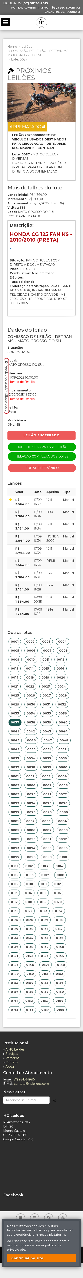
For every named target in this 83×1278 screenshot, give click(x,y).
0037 (15, 722)
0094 (31, 848)
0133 (14, 938)
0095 (47, 848)
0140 (60, 947)
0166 (30, 1010)
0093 (15, 848)
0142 (29, 956)
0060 (63, 767)
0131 (44, 929)
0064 (62, 776)
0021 (14, 686)
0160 (60, 992)
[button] (12, 102)
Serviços (12, 1054)
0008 (63, 650)
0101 (14, 866)
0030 (31, 704)
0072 (63, 794)
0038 (31, 722)
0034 (31, 713)
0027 (47, 695)
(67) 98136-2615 (23, 1079)
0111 (44, 884)
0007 (47, 650)
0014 (30, 668)
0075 (47, 803)
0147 (45, 965)
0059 (47, 767)
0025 (15, 695)
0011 (45, 659)
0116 (57, 893)
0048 (64, 740)
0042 (30, 731)
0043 (47, 731)
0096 (63, 848)
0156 (59, 983)
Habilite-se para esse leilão (41, 447)
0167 (45, 1010)
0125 (14, 920)
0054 (31, 758)
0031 (46, 704)
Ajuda (72, 11)
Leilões (26, 47)
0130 (29, 929)
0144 (60, 956)
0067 (47, 785)
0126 (29, 920)
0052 (62, 749)
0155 (44, 983)
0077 (15, 812)
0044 (63, 731)
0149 (15, 974)
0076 (63, 803)
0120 (58, 902)
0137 (14, 947)
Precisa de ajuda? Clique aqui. (6, 388)
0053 (15, 758)
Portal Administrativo (30, 7)
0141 (14, 956)
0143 (45, 956)
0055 (47, 758)
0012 (60, 659)
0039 (47, 722)
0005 (15, 650)
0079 (47, 812)
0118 (28, 902)
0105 (14, 875)
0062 (30, 776)
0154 (29, 983)
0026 (31, 695)
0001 (15, 641)
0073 (15, 803)
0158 (29, 992)
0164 (59, 1001)
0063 (46, 776)
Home (12, 47)
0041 (15, 731)
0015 (45, 668)
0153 (14, 983)
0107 (45, 875)
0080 (63, 812)
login (70, 7)
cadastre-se (54, 11)
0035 (47, 713)
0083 (46, 821)
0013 (14, 668)
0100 (63, 857)
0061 (15, 776)
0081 (15, 821)
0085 (15, 830)
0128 (59, 920)
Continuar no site (27, 1258)
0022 (30, 686)
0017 (15, 677)
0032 (62, 704)
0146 (30, 965)
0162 (29, 1001)
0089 (15, 839)
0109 (15, 884)
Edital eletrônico (42, 468)
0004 (62, 641)
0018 (30, 677)
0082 (30, 821)
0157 (14, 992)
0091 (47, 839)
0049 (15, 749)
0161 (14, 1001)
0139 (45, 947)
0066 (31, 785)
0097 (15, 857)
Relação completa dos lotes (42, 456)
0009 (15, 659)
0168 (60, 1010)
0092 (63, 839)
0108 (60, 875)
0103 (44, 866)
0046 (31, 740)
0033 (15, 713)
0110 (29, 884)
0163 (44, 1001)
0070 (31, 794)
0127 (44, 920)
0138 (29, 947)
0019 (45, 677)
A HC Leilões (15, 1049)
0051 (47, 749)
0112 (57, 884)
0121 (14, 911)
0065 (15, 785)
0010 (31, 659)
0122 (28, 911)
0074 (31, 803)
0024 (61, 686)
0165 (14, 1010)
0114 (28, 893)
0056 (63, 758)
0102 (29, 866)
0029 (15, 704)
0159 (45, 992)
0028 (63, 695)
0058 (31, 767)
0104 (59, 866)
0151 (45, 974)
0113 (14, 893)
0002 (30, 641)
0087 (47, 830)
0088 (63, 830)
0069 (15, 794)
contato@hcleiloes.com (31, 1084)
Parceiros (12, 1058)
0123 (43, 911)
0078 (31, 812)
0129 (14, 929)
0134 (29, 938)
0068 (63, 785)
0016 (60, 668)
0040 (63, 722)
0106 (30, 875)
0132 (59, 929)
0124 (59, 911)
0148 (61, 965)
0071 (47, 794)
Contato (12, 1062)
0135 (44, 938)
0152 (59, 974)
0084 (62, 821)
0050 (31, 749)
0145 (15, 965)
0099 (47, 857)
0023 (46, 686)
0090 (31, 839)
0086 (31, 830)
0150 (30, 974)
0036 (63, 713)
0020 (61, 677)
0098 (31, 857)
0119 (43, 902)
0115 (43, 893)
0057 (15, 767)
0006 (31, 650)
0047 (47, 740)
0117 (14, 902)
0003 (46, 641)
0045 (15, 740)
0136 (59, 938)
